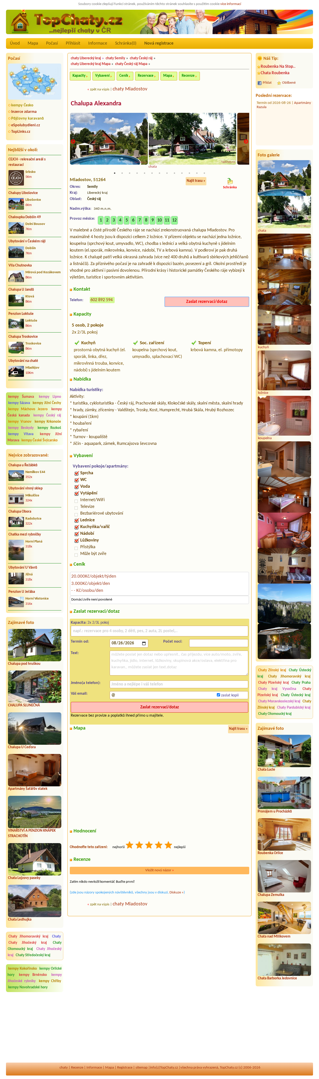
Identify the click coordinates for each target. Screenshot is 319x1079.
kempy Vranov (19, 422)
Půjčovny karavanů (27, 119)
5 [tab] (144, 173)
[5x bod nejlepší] (168, 846)
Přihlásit (73, 43)
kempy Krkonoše (48, 422)
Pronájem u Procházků (275, 811)
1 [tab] (114, 173)
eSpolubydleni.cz (25, 125)
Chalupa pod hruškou (24, 664)
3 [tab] (129, 173)
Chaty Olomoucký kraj (275, 714)
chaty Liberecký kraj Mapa (90, 64)
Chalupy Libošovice (23, 193)
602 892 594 (101, 300)
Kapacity (79, 76)
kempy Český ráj (47, 415)
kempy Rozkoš (49, 428)
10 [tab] (181, 173)
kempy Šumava (21, 397)
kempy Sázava (19, 403)
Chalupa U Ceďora (22, 747)
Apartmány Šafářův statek (27, 789)
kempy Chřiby (50, 981)
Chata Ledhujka (19, 920)
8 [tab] (166, 173)
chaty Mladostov (130, 89)
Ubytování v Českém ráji (27, 241)
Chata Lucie (266, 770)
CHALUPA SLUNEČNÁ (24, 705)
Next (246, 142)
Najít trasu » (196, 181)
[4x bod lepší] (159, 846)
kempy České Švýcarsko (39, 440)
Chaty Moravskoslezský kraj (279, 701)
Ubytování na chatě (23, 361)
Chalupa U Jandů (21, 290)
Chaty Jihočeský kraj (27, 943)
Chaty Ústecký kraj (296, 695)
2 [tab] (122, 173)
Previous (73, 142)
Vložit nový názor (159, 870)
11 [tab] (189, 173)
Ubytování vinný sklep (25, 488)
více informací (230, 4)
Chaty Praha (301, 683)
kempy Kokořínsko (22, 969)
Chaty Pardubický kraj (294, 708)
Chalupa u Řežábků (22, 465)
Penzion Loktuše (21, 314)
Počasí (52, 43)
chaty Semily (115, 58)
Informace (97, 43)
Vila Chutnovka (20, 266)
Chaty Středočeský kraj (33, 955)
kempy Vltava (20, 434)
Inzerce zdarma (24, 112)
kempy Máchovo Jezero (28, 409)
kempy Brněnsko (33, 975)
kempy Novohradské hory (28, 987)
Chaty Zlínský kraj (272, 670)
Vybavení (102, 76)
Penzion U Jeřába (21, 592)
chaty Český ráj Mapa (131, 64)
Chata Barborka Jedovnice (277, 978)
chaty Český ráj (141, 58)
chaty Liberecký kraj (86, 58)
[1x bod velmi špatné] (129, 846)
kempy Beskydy (21, 428)
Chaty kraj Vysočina (277, 689)
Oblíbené (289, 83)
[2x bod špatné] (139, 846)
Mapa (33, 43)
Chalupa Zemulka (271, 895)
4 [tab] (137, 173)
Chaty (56, 937)
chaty (64, 1068)
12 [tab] (196, 173)
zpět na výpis (99, 89)
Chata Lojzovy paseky (24, 878)
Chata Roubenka (275, 73)
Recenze (188, 76)
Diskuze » (176, 892)
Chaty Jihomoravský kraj (28, 937)
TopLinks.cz (20, 132)
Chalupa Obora (19, 512)
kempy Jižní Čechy (47, 403)
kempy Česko (22, 105)
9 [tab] (174, 173)
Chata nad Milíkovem (274, 937)
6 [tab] (152, 173)
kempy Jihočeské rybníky (34, 978)
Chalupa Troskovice (23, 337)
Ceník (123, 76)
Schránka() (125, 43)
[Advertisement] (34, 1027)
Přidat (267, 83)
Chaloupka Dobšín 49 (24, 217)
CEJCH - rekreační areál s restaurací (27, 162)
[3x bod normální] (149, 846)
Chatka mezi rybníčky (24, 535)
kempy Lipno (50, 397)
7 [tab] (159, 173)
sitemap (142, 1068)
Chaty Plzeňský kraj (273, 683)
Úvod (15, 43)
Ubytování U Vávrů (22, 568)
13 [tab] (204, 173)
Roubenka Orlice (270, 853)
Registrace (124, 1068)
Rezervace (146, 76)
